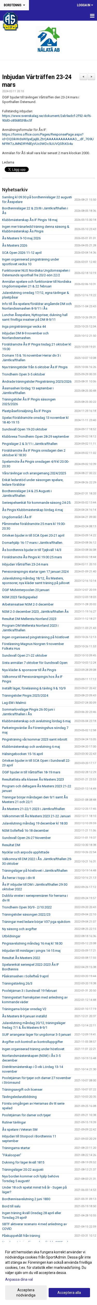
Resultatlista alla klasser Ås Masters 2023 (33, 779)
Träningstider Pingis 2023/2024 (25, 695)
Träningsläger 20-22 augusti (22, 1170)
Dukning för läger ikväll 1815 (23, 1162)
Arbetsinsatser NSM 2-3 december (28, 604)
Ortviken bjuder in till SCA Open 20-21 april (33, 535)
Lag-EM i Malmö (14, 703)
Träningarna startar (16, 1148)
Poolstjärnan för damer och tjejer (26, 1115)
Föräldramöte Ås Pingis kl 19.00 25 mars (32, 557)
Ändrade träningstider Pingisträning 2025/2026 (36, 381)
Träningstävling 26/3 (17, 983)
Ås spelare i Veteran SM (20, 1129)
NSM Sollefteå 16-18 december (25, 830)
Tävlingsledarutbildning (19, 1097)
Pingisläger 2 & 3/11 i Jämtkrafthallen (29, 444)
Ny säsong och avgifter (19, 929)
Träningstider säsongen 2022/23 (26, 914)
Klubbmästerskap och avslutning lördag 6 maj (36, 721)
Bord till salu (11, 1206)
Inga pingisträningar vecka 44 (24, 326)
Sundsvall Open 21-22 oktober (24, 655)
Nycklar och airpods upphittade (25, 852)
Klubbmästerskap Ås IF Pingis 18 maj (29, 220)
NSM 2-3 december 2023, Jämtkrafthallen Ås (35, 612)
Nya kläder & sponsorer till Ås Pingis (29, 670)
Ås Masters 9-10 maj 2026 (21, 238)
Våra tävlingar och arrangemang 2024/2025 (34, 473)
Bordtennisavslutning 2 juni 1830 (26, 1199)
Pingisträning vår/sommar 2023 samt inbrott (34, 739)
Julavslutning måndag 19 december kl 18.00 (35, 823)
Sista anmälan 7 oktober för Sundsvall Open (35, 663)
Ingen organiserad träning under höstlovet (33, 1049)
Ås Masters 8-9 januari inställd (24, 1016)
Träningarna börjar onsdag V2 (24, 1009)
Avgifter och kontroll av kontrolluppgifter (32, 1042)
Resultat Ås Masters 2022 (21, 958)
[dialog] (48, 1273)
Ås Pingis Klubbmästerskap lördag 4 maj (32, 510)
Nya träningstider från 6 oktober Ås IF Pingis (35, 367)
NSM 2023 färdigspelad (20, 597)
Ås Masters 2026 (14, 245)
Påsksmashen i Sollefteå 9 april (25, 976)
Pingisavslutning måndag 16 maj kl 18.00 (32, 943)
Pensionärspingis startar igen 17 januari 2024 (35, 571)
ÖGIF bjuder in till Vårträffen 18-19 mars (31, 772)
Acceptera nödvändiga (25, 1292)
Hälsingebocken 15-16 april (22, 754)
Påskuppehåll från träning (21, 1236)
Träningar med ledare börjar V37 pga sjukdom (36, 922)
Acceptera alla (69, 1293)
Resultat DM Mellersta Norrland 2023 (29, 619)
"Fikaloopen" (11, 1155)
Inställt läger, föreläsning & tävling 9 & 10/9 (33, 688)
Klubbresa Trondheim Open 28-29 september (35, 436)
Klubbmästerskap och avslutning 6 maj (31, 747)
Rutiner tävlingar (14, 1122)
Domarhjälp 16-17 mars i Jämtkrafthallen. (32, 543)
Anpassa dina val (19, 1279)
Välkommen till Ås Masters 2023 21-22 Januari (36, 816)
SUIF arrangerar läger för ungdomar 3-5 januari (36, 1034)
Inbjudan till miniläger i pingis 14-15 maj (31, 951)
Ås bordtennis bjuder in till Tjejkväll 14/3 (31, 550)
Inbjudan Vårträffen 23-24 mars (25, 564)
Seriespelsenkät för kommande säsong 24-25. (36, 503)
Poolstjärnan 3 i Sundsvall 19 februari (29, 991)
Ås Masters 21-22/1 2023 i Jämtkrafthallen (33, 809)
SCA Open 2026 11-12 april (22, 253)
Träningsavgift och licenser (22, 1089)
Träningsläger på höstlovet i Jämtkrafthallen (35, 870)
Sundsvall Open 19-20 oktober (24, 429)
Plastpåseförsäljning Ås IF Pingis (26, 411)
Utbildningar (11, 936)
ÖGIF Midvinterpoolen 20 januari (25, 590)
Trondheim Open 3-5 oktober (23, 374)
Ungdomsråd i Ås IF (17, 517)
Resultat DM (11, 845)
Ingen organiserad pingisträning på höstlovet (35, 637)
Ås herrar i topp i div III (18, 878)
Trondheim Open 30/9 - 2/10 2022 (27, 907)
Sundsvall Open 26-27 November (26, 838)
